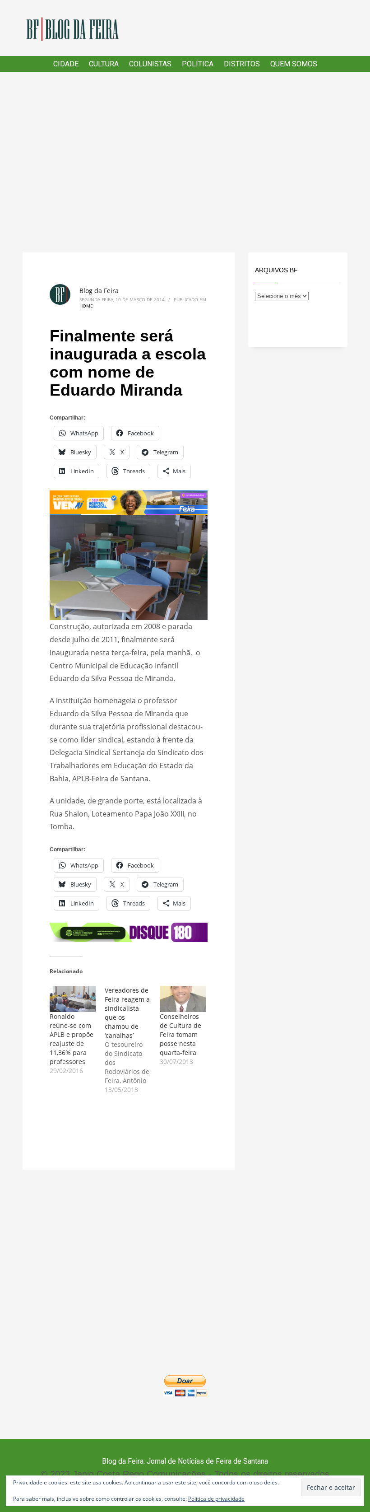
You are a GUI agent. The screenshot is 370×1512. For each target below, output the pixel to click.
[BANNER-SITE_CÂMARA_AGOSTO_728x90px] (129, 932)
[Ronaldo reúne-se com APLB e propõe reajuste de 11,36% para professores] (73, 999)
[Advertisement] (185, 162)
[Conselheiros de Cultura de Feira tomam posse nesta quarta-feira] (183, 999)
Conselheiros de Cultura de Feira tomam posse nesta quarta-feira (180, 1034)
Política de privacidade (216, 1499)
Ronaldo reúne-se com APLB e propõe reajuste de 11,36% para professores (71, 1039)
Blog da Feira (99, 290)
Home (86, 306)
